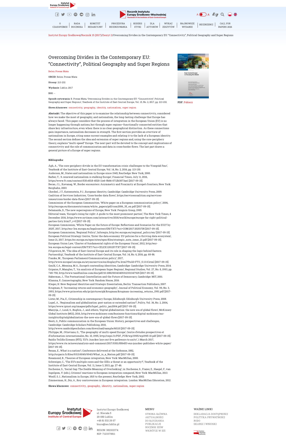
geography (89, 107)
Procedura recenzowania (118, 25)
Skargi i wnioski (205, 423)
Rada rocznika (77, 25)
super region (129, 107)
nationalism (114, 107)
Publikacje (153, 423)
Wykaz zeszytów (168, 25)
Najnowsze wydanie (187, 25)
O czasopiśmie (60, 25)
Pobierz (188, 102)
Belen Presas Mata (58, 71)
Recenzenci (206, 24)
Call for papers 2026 (225, 25)
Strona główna (156, 413)
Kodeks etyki (137, 25)
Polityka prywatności (209, 417)
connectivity (75, 107)
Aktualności (154, 417)
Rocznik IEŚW (154, 427)
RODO (197, 420)
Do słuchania (154, 420)
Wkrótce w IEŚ (155, 430)
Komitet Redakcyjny (95, 25)
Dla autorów (152, 25)
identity (101, 107)
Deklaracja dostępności (211, 413)
